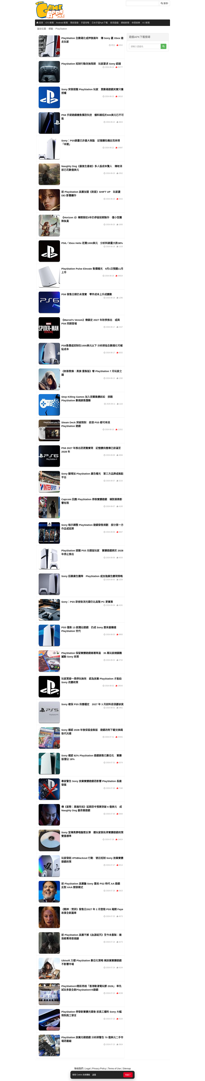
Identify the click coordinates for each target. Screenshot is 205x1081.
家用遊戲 (114, 22)
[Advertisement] (148, 70)
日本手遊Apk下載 (100, 22)
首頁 (40, 22)
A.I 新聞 (146, 22)
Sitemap (127, 1068)
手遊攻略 (85, 22)
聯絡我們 (78, 1068)
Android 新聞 (62, 22)
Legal (88, 1068)
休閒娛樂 (136, 22)
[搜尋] (163, 46)
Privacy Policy (99, 1068)
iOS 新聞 (49, 22)
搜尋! (165, 3)
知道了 (128, 1075)
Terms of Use (114, 1068)
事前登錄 (74, 22)
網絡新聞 (125, 22)
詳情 (94, 1075)
